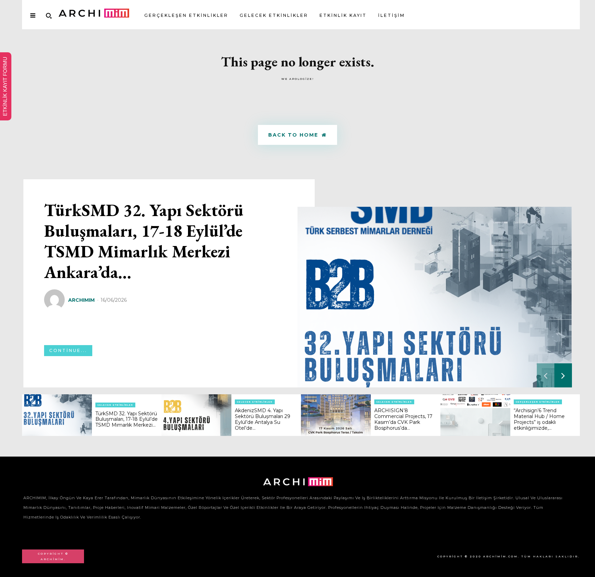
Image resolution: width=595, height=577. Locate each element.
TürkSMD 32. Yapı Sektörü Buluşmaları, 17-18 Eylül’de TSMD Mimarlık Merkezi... (126, 419)
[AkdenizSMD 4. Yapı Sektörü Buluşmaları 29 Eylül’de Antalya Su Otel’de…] (196, 415)
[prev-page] (545, 375)
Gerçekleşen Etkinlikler (538, 401)
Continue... (68, 350)
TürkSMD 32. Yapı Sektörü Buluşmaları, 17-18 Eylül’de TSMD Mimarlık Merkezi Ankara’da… (143, 241)
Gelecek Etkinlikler (115, 405)
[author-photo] (55, 300)
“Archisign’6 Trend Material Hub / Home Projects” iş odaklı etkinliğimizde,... (539, 419)
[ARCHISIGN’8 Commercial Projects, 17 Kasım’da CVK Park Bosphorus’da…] (336, 415)
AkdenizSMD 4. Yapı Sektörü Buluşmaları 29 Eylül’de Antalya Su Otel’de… (262, 419)
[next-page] (563, 375)
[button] (48, 15)
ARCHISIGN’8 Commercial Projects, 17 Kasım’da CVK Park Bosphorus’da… (403, 419)
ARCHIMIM (81, 300)
